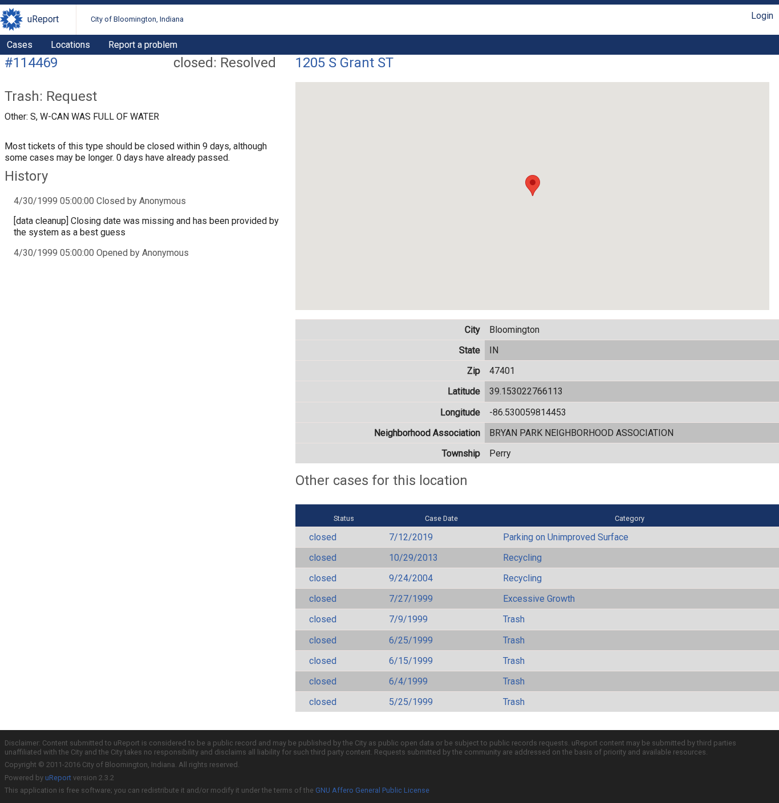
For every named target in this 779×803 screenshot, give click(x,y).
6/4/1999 (408, 681)
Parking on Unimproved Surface (565, 537)
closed (322, 537)
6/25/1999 (411, 640)
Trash (514, 619)
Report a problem (142, 44)
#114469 (31, 63)
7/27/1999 (411, 598)
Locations (70, 44)
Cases (20, 44)
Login (762, 15)
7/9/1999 (408, 619)
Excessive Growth (539, 598)
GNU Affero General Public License (372, 790)
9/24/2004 (411, 578)
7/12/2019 (411, 537)
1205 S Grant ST (344, 63)
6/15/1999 (411, 660)
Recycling (522, 557)
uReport (43, 19)
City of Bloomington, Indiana (137, 19)
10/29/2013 (413, 557)
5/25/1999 (411, 701)
